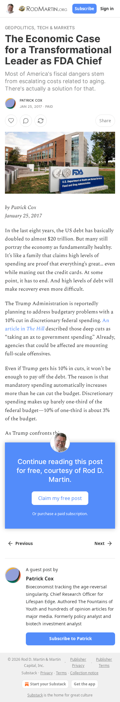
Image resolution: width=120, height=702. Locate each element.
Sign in (107, 8)
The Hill (35, 329)
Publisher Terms (104, 662)
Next (99, 543)
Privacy (46, 673)
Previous (24, 543)
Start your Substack (48, 684)
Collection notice (84, 673)
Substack (35, 695)
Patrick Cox (31, 100)
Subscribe (84, 8)
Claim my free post (60, 498)
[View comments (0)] (26, 121)
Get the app (84, 684)
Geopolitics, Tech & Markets (40, 27)
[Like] (11, 121)
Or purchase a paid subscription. (60, 513)
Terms (61, 673)
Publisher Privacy (78, 662)
